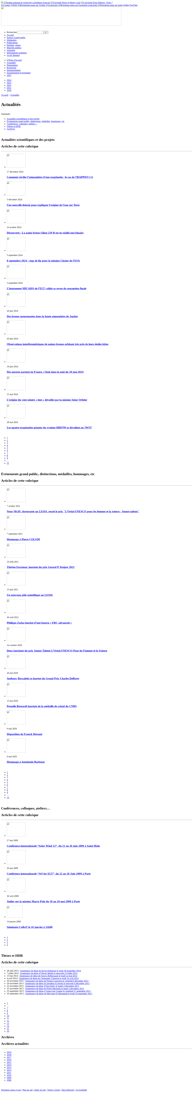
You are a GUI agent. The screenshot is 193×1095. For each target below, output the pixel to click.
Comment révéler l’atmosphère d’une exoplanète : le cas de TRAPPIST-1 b (50, 177)
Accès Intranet (13, 55)
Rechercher (12, 32)
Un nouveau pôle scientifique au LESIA (30, 595)
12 (8, 1021)
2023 (9, 82)
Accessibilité (81, 1090)
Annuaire (11, 50)
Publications (12, 42)
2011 (9, 1072)
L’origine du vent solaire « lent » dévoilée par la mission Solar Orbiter (47, 399)
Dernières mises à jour (11, 1090)
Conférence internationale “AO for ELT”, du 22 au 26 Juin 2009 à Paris (49, 873)
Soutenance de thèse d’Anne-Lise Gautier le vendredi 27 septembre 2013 (58, 991)
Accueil (10, 35)
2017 (9, 1057)
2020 (9, 90)
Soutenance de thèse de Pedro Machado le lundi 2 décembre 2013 (54, 988)
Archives (11, 129)
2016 (9, 1060)
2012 (9, 1070)
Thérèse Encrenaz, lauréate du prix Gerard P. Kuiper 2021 (41, 567)
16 (8, 1031)
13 (8, 1023)
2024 (9, 80)
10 (8, 1016)
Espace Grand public (16, 37)
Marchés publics (14, 48)
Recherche (11, 68)
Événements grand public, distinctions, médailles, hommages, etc (35, 121)
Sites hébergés (67, 1090)
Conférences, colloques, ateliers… (22, 124)
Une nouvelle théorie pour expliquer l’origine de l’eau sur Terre (43, 205)
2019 (9, 1052)
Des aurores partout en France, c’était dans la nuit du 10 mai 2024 (45, 371)
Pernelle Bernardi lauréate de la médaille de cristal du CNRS (42, 706)
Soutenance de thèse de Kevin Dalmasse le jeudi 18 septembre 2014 (50, 971)
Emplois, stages (14, 45)
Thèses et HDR (14, 126)
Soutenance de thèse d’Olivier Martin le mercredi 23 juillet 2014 (48, 973)
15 (8, 1028)
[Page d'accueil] (14, 60)
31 (8, 463)
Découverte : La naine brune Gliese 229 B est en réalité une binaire (45, 232)
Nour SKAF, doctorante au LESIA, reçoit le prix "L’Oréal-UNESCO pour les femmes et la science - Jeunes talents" (73, 511)
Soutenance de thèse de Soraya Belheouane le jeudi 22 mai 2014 (48, 976)
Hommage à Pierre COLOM (23, 539)
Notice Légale (53, 1090)
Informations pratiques (17, 53)
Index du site (40, 1090)
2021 (9, 88)
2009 (9, 1077)
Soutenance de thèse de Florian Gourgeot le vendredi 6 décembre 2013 (56, 981)
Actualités (11, 62)
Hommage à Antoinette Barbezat (26, 761)
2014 (9, 1065)
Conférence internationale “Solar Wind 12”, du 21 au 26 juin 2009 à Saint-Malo (53, 845)
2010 (9, 1075)
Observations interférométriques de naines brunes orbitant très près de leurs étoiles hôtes (57, 344)
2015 (9, 1062)
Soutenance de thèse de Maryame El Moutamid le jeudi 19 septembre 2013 (58, 993)
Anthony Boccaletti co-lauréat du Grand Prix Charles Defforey (43, 678)
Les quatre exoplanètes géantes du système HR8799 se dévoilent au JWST (49, 427)
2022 (9, 85)
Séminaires (12, 40)
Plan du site (27, 1090)
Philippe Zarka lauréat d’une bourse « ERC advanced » (39, 622)
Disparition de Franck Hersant (24, 734)
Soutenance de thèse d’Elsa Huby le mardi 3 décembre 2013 (52, 986)
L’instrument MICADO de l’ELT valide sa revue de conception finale (46, 288)
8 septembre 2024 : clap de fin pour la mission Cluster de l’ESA (43, 260)
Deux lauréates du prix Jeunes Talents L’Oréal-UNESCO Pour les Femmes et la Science (57, 650)
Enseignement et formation (19, 73)
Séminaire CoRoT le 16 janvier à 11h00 (30, 927)
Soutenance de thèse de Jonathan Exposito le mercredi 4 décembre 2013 (57, 983)
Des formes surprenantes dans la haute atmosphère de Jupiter (42, 316)
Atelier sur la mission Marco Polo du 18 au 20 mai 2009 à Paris (43, 901)
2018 (9, 1055)
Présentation (12, 65)
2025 (9, 75)
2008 (9, 1080)
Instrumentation (14, 70)
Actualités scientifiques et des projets (23, 119)
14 (8, 797)
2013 (9, 1067)
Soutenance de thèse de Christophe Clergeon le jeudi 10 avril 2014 (49, 978)
